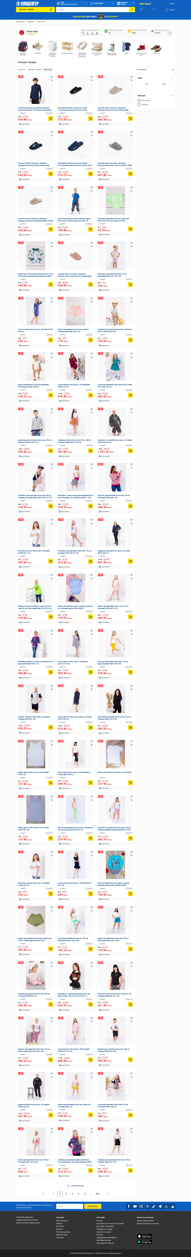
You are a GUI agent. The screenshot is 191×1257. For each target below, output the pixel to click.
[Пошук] (132, 9)
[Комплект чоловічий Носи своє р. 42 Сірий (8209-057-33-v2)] (115, 422)
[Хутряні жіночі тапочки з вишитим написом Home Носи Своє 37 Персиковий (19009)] (75, 255)
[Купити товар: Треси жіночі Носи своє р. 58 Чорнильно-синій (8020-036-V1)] (90, 782)
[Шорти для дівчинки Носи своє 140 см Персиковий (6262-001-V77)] (75, 311)
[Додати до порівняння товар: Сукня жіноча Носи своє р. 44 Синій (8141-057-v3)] (91, 855)
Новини (59, 1223)
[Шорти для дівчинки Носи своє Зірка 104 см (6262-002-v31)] (75, 1086)
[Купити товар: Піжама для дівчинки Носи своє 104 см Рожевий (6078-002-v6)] (50, 1004)
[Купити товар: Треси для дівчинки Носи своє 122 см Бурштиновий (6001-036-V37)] (130, 672)
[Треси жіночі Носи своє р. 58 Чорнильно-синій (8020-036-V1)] (75, 754)
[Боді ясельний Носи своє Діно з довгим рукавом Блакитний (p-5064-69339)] (115, 865)
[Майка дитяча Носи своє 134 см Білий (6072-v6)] (35, 754)
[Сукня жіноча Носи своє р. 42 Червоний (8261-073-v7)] (75, 366)
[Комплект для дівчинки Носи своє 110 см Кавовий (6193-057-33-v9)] (75, 532)
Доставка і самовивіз (105, 1226)
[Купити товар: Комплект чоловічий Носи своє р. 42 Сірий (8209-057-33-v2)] (130, 450)
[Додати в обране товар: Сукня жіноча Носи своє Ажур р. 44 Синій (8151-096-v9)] (91, 685)
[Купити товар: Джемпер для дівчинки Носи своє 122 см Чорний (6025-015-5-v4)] (130, 727)
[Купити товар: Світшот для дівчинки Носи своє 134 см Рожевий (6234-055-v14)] (130, 505)
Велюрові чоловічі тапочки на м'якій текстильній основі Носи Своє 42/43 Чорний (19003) (72, 110)
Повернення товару (104, 1229)
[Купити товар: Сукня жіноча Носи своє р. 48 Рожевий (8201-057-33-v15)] (90, 1059)
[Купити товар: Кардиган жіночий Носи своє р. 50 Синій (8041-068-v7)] (130, 561)
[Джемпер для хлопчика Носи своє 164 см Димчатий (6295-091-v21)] (35, 422)
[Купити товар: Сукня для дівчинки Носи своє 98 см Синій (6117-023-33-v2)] (130, 395)
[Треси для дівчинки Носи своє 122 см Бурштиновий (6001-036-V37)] (115, 643)
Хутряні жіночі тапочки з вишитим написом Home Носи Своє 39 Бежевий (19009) (113, 110)
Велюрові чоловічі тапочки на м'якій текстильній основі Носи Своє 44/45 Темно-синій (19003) (75, 165)
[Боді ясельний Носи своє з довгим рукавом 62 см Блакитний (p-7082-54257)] (75, 588)
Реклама (59, 1237)
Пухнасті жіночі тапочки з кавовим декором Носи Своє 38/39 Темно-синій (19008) (33, 165)
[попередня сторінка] (42, 1193)
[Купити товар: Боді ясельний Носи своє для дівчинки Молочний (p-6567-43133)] (50, 395)
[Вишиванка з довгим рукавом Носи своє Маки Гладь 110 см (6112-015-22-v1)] (75, 975)
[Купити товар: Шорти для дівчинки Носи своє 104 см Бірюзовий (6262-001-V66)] (130, 948)
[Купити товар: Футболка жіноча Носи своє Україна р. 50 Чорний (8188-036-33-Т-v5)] (130, 1004)
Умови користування (145, 1221)
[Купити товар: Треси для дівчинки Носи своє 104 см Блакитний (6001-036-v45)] (90, 948)
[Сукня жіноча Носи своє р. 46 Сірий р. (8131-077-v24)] (75, 643)
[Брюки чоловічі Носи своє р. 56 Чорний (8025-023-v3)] (35, 1086)
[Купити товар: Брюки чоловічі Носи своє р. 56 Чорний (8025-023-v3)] (50, 1115)
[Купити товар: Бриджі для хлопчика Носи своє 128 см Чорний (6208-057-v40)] (130, 1059)
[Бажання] (154, 9)
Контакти (60, 1226)
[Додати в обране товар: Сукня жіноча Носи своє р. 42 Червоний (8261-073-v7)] (91, 353)
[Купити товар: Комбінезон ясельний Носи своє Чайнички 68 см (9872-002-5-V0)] (130, 339)
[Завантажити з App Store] (144, 1236)
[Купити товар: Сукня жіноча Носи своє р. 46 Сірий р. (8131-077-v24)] (90, 672)
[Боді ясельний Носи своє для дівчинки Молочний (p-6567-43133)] (35, 366)
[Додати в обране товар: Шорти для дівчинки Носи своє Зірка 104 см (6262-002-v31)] (91, 1073)
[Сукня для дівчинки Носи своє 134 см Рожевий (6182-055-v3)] (115, 1086)
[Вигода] (145, 3)
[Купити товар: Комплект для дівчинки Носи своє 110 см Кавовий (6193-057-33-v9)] (90, 561)
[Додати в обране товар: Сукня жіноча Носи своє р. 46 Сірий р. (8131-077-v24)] (91, 630)
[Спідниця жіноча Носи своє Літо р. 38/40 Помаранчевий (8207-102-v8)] (75, 422)
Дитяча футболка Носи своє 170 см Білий (114, 772)
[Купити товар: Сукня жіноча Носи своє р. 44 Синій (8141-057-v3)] (90, 893)
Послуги (100, 1235)
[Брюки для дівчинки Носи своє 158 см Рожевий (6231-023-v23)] (35, 1141)
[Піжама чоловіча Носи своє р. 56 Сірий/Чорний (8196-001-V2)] (35, 698)
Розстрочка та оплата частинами (110, 1223)
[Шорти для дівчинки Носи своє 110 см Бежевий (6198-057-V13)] (115, 588)
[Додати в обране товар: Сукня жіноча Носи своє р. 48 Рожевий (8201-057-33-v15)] (91, 1018)
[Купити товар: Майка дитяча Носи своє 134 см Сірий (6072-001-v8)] (50, 838)
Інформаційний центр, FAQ (27, 1220)
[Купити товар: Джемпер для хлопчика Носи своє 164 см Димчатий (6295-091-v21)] (50, 450)
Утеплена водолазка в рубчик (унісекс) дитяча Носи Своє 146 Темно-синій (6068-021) (35, 110)
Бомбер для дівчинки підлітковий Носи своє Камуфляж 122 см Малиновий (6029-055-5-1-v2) (75, 1162)
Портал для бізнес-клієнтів (148, 1223)
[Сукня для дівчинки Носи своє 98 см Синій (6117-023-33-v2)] (115, 366)
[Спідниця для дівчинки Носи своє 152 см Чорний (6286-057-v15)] (115, 1141)
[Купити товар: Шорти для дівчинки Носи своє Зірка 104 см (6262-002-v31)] (90, 1114)
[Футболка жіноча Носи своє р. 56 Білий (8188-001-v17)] (35, 532)
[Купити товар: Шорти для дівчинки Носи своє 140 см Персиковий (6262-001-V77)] (90, 339)
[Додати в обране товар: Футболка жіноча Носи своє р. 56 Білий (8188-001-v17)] (51, 519)
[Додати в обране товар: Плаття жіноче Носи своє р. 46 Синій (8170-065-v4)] (51, 298)
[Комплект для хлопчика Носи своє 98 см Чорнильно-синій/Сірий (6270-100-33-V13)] (35, 477)
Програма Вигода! (104, 1240)
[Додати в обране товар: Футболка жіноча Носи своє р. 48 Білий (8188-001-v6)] (51, 852)
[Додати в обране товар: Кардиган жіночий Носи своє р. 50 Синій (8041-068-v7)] (131, 519)
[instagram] (141, 1206)
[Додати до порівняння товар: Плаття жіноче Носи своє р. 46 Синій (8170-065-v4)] (51, 302)
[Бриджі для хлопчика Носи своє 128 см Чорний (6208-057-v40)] (115, 1031)
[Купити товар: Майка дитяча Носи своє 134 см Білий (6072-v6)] (50, 782)
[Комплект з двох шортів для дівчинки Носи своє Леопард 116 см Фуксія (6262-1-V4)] (75, 477)
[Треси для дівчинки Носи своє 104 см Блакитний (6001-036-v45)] (75, 920)
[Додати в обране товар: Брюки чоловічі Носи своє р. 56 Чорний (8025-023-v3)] (51, 1073)
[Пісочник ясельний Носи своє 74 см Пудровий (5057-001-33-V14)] (115, 255)
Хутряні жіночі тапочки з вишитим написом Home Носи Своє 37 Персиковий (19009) (74, 276)
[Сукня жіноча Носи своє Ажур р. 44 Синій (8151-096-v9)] (75, 698)
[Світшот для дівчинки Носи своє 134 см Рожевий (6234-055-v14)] (115, 477)
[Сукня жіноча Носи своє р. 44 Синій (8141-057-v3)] (75, 865)
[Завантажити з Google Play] (144, 1242)
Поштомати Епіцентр (105, 1243)
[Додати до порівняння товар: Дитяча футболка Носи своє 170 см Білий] (131, 745)
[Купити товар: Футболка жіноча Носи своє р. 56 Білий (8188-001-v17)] (50, 561)
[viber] (147, 1206)
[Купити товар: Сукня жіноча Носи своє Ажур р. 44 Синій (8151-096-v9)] (90, 727)
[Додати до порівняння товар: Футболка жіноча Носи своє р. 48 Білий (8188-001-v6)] (51, 855)
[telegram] (160, 1206)
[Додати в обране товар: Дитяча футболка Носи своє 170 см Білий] (131, 741)
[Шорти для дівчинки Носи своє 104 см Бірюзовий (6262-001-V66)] (115, 920)
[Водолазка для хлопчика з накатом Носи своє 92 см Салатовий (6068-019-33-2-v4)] (35, 588)
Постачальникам (63, 1232)
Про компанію (62, 1221)
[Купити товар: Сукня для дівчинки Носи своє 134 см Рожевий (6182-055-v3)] (130, 1115)
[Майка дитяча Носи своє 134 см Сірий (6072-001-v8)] (35, 809)
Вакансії (59, 1229)
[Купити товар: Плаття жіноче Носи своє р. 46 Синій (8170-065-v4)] (50, 339)
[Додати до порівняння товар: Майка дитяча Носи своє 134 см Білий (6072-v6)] (51, 745)
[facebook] (128, 1206)
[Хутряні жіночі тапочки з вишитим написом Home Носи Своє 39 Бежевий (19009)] (115, 89)
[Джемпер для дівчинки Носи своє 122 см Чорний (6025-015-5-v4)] (115, 698)
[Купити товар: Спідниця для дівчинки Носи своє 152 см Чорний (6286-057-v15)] (130, 1170)
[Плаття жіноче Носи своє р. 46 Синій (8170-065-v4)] (35, 311)
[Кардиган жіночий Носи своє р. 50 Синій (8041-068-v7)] (115, 532)
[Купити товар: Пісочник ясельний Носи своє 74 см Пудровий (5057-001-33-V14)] (130, 284)
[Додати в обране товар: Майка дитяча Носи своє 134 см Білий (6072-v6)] (51, 741)
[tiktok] (153, 1206)
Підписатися (93, 1206)
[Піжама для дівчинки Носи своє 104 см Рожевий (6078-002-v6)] (35, 975)
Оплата (100, 1221)
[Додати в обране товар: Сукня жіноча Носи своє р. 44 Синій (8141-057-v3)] (91, 852)
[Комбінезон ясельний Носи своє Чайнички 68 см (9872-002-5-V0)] (115, 311)
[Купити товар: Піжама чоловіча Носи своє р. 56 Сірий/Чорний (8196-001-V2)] (50, 727)
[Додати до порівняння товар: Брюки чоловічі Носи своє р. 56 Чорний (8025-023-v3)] (51, 1077)
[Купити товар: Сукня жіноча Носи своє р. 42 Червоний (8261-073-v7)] (90, 395)
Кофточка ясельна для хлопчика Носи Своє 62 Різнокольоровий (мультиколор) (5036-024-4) (35, 276)
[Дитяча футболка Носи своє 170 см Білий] (115, 754)
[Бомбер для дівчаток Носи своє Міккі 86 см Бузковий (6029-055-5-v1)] (35, 643)
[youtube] (135, 1206)
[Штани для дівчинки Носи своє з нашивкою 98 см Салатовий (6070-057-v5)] (75, 809)
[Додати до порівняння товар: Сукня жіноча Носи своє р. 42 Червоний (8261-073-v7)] (91, 357)
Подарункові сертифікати (107, 1237)
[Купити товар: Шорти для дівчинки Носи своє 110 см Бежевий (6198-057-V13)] (130, 616)
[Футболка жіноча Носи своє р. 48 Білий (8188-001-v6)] (35, 865)
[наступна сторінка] (108, 1193)
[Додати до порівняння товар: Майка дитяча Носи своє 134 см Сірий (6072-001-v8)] (51, 800)
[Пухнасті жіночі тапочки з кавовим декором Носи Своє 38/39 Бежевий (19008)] (35, 200)
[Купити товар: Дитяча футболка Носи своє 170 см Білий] (130, 782)
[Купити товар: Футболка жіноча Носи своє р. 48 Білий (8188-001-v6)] (50, 893)
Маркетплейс (61, 1235)
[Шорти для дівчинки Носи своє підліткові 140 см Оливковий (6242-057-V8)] (35, 920)
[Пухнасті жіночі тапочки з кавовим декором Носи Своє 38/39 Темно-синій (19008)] (35, 145)
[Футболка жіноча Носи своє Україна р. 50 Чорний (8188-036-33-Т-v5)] (115, 975)
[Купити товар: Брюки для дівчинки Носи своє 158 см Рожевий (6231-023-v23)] (50, 1170)
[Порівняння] (141, 9)
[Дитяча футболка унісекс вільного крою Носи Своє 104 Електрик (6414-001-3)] (75, 200)
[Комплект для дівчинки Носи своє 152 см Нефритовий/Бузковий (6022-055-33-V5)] (115, 809)
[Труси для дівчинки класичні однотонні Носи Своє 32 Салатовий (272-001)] (115, 200)
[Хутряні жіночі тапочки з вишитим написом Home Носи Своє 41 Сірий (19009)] (115, 145)
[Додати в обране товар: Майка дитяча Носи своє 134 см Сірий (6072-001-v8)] (51, 796)
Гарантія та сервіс (104, 1232)
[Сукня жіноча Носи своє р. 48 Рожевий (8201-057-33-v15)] (75, 1031)
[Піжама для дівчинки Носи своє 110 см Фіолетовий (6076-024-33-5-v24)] (35, 1031)
